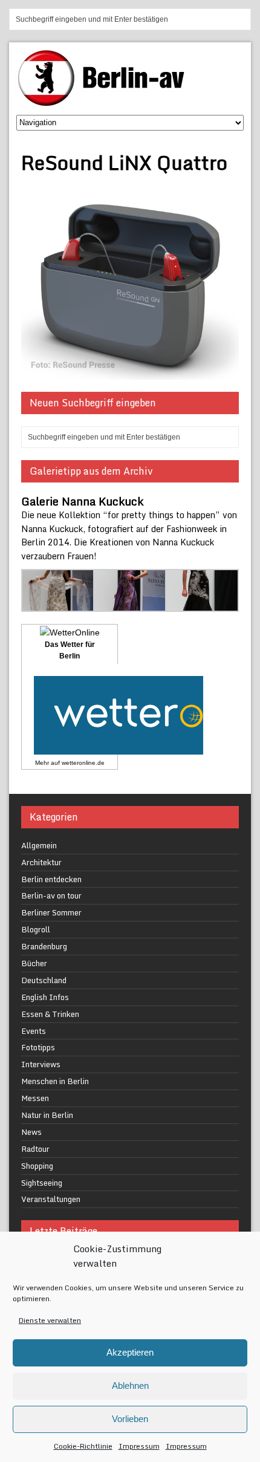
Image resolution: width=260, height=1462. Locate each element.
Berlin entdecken (51, 879)
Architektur (41, 862)
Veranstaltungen (50, 1199)
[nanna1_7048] (130, 604)
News (31, 1132)
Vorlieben (130, 1419)
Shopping (37, 1165)
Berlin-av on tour (51, 895)
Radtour (35, 1148)
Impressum (139, 1446)
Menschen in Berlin (55, 1081)
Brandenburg (44, 946)
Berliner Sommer (51, 912)
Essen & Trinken (50, 1014)
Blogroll (35, 929)
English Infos (45, 997)
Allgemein (39, 845)
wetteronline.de (83, 762)
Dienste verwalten (50, 1320)
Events (33, 1031)
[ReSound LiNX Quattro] (130, 373)
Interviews (40, 1064)
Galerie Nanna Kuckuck (82, 501)
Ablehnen (130, 1385)
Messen (35, 1098)
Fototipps (38, 1047)
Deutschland (44, 980)
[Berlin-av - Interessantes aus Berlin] (106, 102)
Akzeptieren (130, 1352)
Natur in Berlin (47, 1115)
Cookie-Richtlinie (83, 1446)
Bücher (34, 963)
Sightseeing (41, 1182)
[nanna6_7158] (58, 604)
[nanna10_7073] (202, 604)
